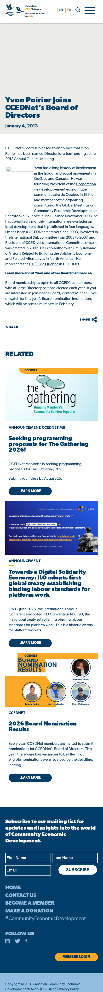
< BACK (11, 327)
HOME (13, 887)
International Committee (64, 243)
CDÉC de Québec (43, 264)
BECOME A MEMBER (29, 903)
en (61, 10)
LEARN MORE (30, 491)
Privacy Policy (69, 989)
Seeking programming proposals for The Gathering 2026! (49, 444)
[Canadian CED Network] (25, 11)
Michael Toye (86, 293)
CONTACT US (20, 895)
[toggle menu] (90, 10)
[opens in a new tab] (51, 528)
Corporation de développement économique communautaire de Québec (65, 189)
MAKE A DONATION (29, 911)
